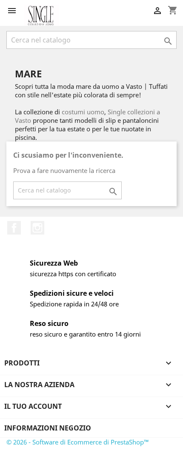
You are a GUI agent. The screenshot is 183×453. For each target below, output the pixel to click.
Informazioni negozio (47, 428)
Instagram (37, 228)
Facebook (14, 228)
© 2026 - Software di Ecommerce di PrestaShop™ (77, 442)
